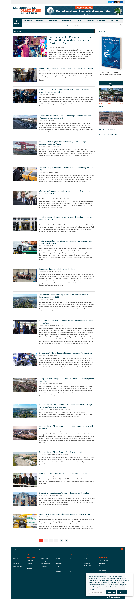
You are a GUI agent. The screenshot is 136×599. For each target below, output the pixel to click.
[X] (115, 2)
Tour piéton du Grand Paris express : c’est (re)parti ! (55, 25)
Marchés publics (45, 563)
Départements (66, 21)
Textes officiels (88, 566)
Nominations (59, 563)
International (30, 566)
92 (50, 431)
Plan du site (117, 549)
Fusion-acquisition (17, 566)
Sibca (101, 106)
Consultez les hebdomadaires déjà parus (103, 573)
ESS (59, 47)
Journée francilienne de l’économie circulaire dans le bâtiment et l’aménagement (109, 132)
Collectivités (55, 495)
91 (47, 383)
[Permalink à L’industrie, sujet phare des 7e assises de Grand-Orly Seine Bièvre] (25, 499)
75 (70, 558)
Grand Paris (27, 21)
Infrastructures (56, 146)
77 (70, 561)
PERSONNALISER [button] (97, 592)
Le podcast (114, 21)
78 (47, 120)
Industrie (63, 47)
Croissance (16, 563)
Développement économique (57, 409)
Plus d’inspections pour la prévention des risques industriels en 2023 (66, 514)
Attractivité (30, 563)
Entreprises (53, 21)
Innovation (15, 558)
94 (50, 271)
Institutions (44, 566)
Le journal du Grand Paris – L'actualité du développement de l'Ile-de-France (27, 10)
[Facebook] (121, 2)
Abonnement (102, 563)
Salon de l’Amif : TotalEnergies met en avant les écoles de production (66, 68)
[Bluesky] (112, 2)
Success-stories (17, 561)
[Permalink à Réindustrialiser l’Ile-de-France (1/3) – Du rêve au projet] (25, 459)
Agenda (58, 558)
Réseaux (58, 561)
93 (56, 47)
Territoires (39, 21)
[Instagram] (118, 2)
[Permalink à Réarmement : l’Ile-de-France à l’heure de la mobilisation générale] (25, 359)
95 (47, 172)
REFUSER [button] (122, 592)
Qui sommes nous (103, 560)
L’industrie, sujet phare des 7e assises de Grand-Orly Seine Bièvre (65, 493)
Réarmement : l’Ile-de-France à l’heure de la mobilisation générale (65, 353)
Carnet (79, 21)
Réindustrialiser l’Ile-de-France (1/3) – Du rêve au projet (61, 452)
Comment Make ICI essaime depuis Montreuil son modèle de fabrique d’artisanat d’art (70, 40)
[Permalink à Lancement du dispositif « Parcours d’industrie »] (25, 275)
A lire (47, 94)
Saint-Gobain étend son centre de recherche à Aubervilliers (63, 474)
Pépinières (30, 568)
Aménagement (52, 383)
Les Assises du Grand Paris (96, 21)
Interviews (58, 566)
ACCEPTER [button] (111, 592)
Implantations (16, 569)
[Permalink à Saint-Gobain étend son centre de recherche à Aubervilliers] (25, 480)
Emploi (51, 172)
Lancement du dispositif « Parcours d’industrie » (58, 269)
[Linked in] (109, 2)
